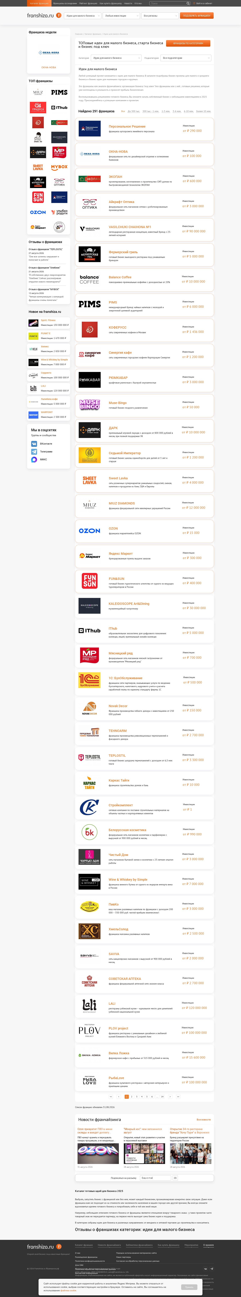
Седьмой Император (125, 453)
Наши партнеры (123, 1257)
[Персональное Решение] (59, 197)
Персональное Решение (127, 126)
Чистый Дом (118, 854)
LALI (112, 1003)
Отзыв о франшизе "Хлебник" (44, 267)
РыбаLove (116, 1078)
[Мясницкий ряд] (59, 152)
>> (178, 1097)
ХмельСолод (118, 929)
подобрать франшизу (196, 15)
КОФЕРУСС (117, 327)
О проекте (208, 1244)
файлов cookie (68, 1290)
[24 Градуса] (38, 107)
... (157, 1097)
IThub (113, 628)
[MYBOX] (59, 167)
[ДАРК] (38, 152)
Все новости (204, 1119)
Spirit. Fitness (48, 320)
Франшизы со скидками (65, 3)
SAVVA (114, 954)
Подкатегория (151, 58)
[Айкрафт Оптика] (59, 182)
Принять (189, 1287)
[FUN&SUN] (38, 197)
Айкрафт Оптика (121, 202)
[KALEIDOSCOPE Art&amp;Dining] (59, 137)
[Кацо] (59, 227)
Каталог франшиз (39, 3)
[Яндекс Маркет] (38, 227)
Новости (128, 3)
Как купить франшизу (111, 3)
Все (123, 111)
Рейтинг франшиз (88, 3)
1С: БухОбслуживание (125, 678)
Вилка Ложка (119, 1053)
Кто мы (138, 3)
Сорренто (46, 372)
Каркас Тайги (119, 780)
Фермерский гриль (123, 252)
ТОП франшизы (41, 81)
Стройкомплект (121, 805)
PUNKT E (45, 333)
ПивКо (114, 904)
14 (162, 1097)
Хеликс (45, 346)
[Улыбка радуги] (59, 212)
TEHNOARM (118, 730)
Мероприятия (191, 1244)
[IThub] (59, 107)
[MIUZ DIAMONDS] (38, 92)
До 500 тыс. (134, 111)
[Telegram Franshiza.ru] (211, 1268)
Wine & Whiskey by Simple (128, 879)
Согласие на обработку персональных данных (137, 1261)
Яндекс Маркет (121, 553)
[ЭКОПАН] (59, 122)
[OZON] (38, 212)
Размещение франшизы (86, 1257)
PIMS (113, 302)
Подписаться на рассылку (124, 1177)
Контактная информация (86, 1273)
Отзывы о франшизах (45, 242)
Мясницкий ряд (121, 653)
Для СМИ (79, 1265)
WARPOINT (47, 412)
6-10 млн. (189, 111)
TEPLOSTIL (117, 755)
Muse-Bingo (118, 403)
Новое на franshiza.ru (45, 311)
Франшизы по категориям (188, 43)
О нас (77, 1253)
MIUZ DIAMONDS (122, 503)
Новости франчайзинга (109, 1244)
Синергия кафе (120, 352)
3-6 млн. (177, 111)
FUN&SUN (116, 578)
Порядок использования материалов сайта (136, 1253)
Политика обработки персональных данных (95, 1269)
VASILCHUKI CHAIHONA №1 (130, 227)
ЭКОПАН (115, 176)
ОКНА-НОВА (118, 151)
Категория (84, 58)
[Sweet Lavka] (38, 167)
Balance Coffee (120, 277)
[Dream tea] (38, 137)
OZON (113, 528)
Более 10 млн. (203, 111)
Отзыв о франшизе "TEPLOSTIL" (46, 249)
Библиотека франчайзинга (139, 1244)
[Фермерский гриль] (38, 182)
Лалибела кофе (49, 399)
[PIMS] (59, 92)
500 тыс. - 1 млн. (151, 111)
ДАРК (113, 428)
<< (111, 1097)
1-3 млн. (166, 111)
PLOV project (118, 1028)
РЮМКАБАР (118, 377)
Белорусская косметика (127, 830)
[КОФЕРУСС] (38, 122)
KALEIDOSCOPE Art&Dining (129, 603)
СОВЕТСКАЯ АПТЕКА (125, 978)
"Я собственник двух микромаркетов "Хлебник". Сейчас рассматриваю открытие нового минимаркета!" (47, 278)
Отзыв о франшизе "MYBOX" (44, 289)
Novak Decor (118, 706)
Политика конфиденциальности (90, 1261)
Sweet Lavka (118, 478)
